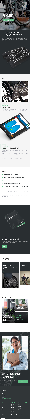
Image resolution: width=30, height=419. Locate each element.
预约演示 (22, 381)
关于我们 (19, 404)
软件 (2, 409)
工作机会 (19, 408)
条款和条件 (10, 398)
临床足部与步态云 (26, 406)
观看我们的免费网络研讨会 (8, 20)
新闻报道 (19, 406)
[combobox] (3, 418)
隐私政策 (3, 398)
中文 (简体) (2, 418)
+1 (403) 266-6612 (4, 395)
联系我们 (19, 409)
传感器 (3, 407)
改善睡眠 (12, 411)
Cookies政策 (6, 398)
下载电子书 (4, 246)
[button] (25, 259)
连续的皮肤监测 (12, 405)
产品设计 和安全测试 (12, 410)
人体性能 (12, 407)
